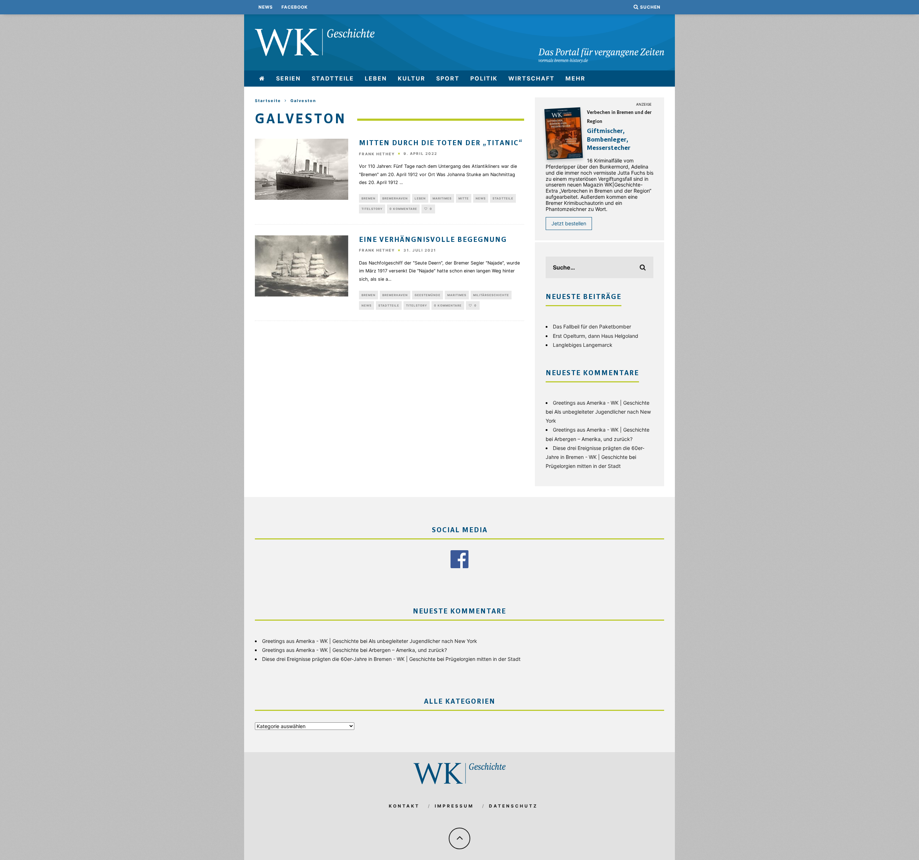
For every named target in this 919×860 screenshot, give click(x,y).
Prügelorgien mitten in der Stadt (583, 466)
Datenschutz (513, 806)
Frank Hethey (377, 154)
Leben (376, 78)
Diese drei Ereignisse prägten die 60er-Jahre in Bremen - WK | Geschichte (348, 659)
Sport (448, 78)
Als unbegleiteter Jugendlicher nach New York (423, 641)
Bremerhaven (395, 198)
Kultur (411, 78)
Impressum (454, 806)
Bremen (368, 198)
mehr (575, 78)
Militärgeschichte (491, 295)
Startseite (268, 100)
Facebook (294, 7)
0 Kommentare (403, 209)
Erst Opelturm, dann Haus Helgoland (595, 336)
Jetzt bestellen (568, 223)
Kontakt (404, 806)
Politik (484, 78)
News (265, 7)
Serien (288, 78)
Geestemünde (427, 295)
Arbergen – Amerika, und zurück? (593, 439)
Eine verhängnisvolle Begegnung (433, 240)
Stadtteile (333, 78)
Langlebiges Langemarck (582, 345)
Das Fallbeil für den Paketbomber (592, 326)
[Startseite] (262, 78)
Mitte (463, 198)
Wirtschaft (531, 78)
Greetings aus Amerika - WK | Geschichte (601, 403)
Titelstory (372, 209)
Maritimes (442, 198)
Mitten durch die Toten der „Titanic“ (441, 143)
